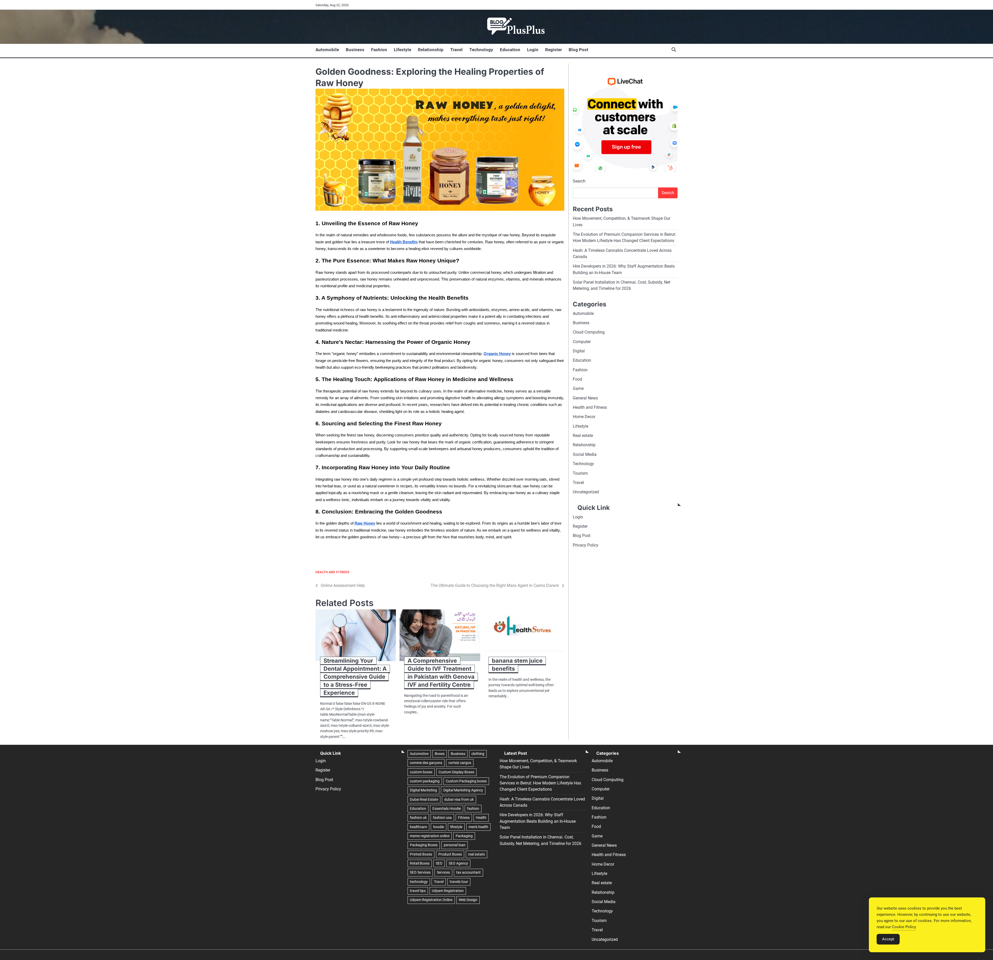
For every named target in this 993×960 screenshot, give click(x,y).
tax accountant (468, 872)
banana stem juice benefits (517, 664)
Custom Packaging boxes (466, 781)
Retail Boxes (420, 863)
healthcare (418, 827)
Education (510, 49)
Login (532, 49)
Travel (456, 49)
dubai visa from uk (459, 799)
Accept (888, 939)
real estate (476, 854)
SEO (439, 863)
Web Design (468, 900)
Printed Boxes (421, 854)
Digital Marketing (423, 790)
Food (577, 379)
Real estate (583, 435)
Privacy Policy (585, 545)
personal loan (454, 845)
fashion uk (418, 817)
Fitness (464, 817)
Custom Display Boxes (456, 772)
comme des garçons (426, 763)
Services (443, 872)
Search (579, 181)
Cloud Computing (589, 332)
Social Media (585, 454)
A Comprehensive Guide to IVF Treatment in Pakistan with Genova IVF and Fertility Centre (441, 672)
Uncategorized (586, 492)
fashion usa (442, 817)
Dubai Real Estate (424, 799)
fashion (473, 808)
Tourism (580, 473)
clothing (477, 754)
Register (553, 49)
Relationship (430, 49)
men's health (478, 827)
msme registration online (429, 836)
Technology (481, 49)
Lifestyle (402, 49)
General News (585, 398)
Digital (579, 351)
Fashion (379, 49)
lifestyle (456, 827)
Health (481, 817)
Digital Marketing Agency (463, 790)
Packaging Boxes (424, 845)
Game (578, 388)
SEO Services (420, 872)
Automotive (419, 754)
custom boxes (421, 772)
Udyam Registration (448, 891)
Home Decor (584, 416)
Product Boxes (450, 854)
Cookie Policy (904, 927)
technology (419, 882)
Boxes (440, 754)
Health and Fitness (332, 572)
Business (355, 49)
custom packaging (425, 781)
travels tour (459, 882)
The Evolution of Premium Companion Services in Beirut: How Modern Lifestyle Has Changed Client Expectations (540, 783)
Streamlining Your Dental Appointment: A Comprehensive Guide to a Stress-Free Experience (355, 676)
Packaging (464, 836)
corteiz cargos (459, 763)
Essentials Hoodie (446, 808)
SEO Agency (458, 863)
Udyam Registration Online (431, 900)
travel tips (418, 891)
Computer (582, 341)
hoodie (438, 827)
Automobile (327, 49)
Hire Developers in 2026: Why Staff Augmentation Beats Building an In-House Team (538, 821)
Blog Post (578, 49)
